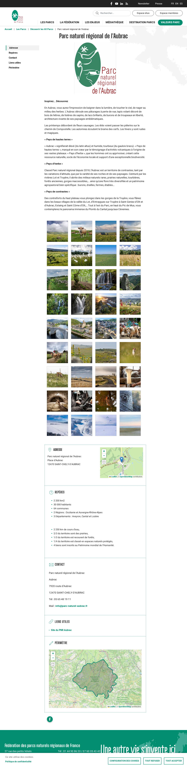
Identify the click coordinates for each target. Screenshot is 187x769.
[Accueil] (17, 11)
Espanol (181, 3)
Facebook (111, 3)
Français (172, 3)
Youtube (116, 3)
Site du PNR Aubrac (61, 630)
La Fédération (68, 24)
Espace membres (169, 13)
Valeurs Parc (169, 23)
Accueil (8, 29)
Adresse (13, 48)
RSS (126, 3)
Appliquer (97, 13)
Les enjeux (91, 24)
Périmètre (14, 67)
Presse (158, 3)
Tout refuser (152, 761)
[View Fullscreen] (104, 462)
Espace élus (143, 13)
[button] (57, 231)
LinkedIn (121, 3)
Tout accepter (174, 761)
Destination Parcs (142, 22)
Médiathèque (114, 22)
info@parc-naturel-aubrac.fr (71, 606)
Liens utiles (15, 63)
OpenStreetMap (126, 476)
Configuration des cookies (124, 761)
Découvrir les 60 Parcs (41, 29)
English (176, 3)
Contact (13, 58)
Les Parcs (46, 24)
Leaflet (114, 476)
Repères (13, 53)
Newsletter (143, 3)
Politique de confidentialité (18, 761)
